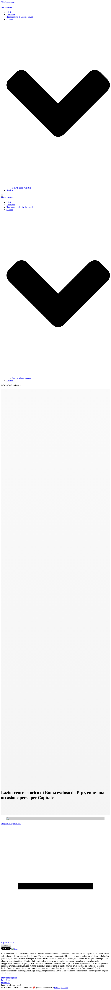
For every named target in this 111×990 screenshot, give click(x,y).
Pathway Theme (61, 987)
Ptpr (3, 978)
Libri (8, 12)
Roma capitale (11, 978)
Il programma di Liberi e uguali (19, 17)
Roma (18, 823)
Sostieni (9, 190)
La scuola (10, 14)
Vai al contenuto (8, 2)
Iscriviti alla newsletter (21, 188)
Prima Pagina (10, 823)
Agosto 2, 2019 (7, 942)
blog (3, 823)
